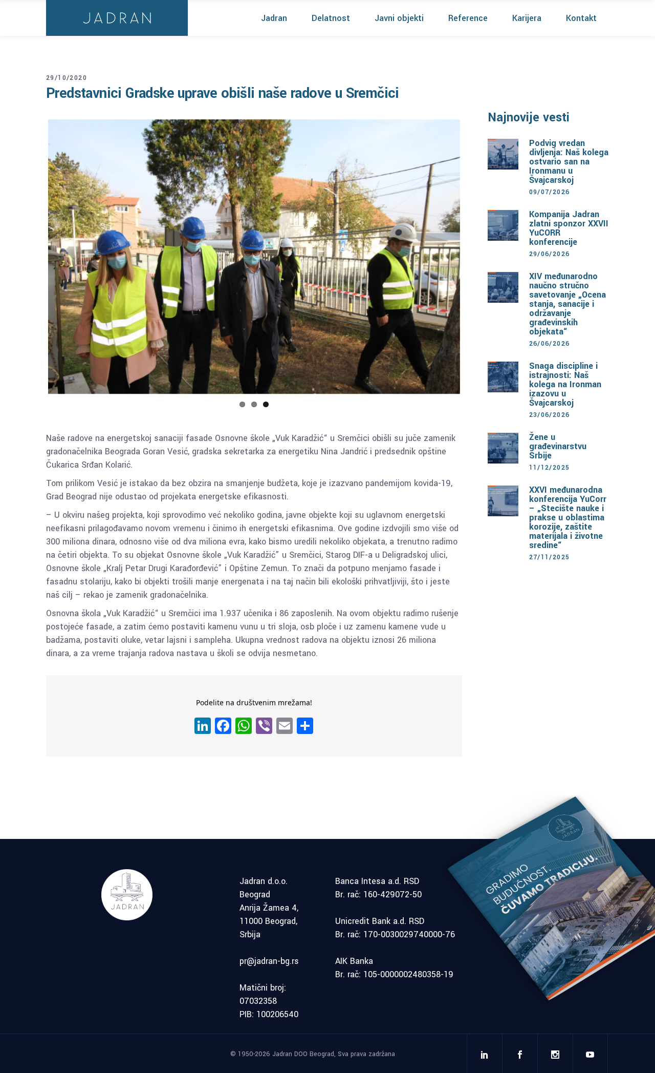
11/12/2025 (549, 467)
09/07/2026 (549, 192)
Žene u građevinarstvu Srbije (557, 446)
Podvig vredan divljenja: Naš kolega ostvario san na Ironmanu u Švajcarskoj (568, 161)
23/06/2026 (549, 414)
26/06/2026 (549, 343)
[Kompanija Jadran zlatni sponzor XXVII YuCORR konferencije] (503, 225)
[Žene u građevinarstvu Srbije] (503, 448)
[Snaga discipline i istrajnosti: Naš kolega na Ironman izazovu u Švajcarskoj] (503, 377)
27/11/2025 (549, 557)
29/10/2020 (66, 77)
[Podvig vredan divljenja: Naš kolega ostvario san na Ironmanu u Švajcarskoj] (503, 154)
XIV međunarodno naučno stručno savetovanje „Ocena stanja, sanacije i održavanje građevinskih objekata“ (567, 304)
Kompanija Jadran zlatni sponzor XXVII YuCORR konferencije (568, 228)
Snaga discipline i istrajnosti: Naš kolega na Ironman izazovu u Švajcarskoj (565, 384)
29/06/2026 (549, 254)
